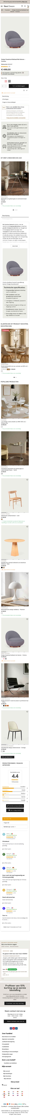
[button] (15, 1021)
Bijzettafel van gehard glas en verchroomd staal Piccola (13, 199)
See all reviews (14, 946)
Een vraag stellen (15, 810)
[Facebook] (11, 1028)
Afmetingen (5, 99)
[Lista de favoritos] (22, 6)
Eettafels (3, 420)
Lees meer (15, 246)
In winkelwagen (19, 86)
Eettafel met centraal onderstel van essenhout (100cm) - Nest (13, 563)
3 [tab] (15, 465)
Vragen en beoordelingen (9, 102)
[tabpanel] (15, 178)
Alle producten (7, 757)
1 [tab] (4, 465)
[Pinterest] (13, 1028)
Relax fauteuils (5, 653)
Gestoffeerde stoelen (7, 746)
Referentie (4, 64)
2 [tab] (9, 465)
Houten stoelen (5, 514)
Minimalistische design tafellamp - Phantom (13, 609)
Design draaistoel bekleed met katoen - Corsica (14, 655)
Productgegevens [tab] (7, 218)
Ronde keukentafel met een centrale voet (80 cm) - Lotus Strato (14, 366)
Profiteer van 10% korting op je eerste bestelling (15, 988)
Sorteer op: (7, 827)
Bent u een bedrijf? (9, 1060)
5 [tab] (26, 465)
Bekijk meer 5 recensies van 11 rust (12, 927)
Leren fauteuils (5, 699)
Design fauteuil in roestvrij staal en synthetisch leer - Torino (14, 701)
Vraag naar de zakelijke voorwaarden (15, 117)
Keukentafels (4, 364)
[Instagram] (16, 1028)
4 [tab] (20, 465)
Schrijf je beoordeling (16, 806)
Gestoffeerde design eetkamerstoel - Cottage (13, 747)
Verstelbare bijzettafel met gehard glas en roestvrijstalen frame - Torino (12, 469)
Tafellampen (4, 608)
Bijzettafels (4, 197)
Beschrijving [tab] (5, 215)
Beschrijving (5, 96)
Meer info (24, 1)
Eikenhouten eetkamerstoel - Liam (10, 515)
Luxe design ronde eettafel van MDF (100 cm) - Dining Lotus (13, 422)
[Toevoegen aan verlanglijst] (24, 90)
